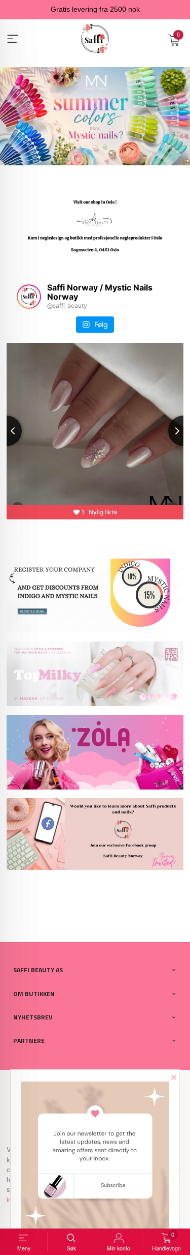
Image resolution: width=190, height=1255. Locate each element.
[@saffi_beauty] (29, 296)
